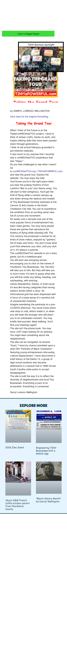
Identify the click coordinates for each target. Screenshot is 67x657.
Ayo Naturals (29, 66)
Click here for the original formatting (29, 116)
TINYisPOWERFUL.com (50, 171)
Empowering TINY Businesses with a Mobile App (46, 450)
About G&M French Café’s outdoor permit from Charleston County (17, 504)
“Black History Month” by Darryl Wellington (48, 500)
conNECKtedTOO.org (24, 171)
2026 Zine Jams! (14, 447)
